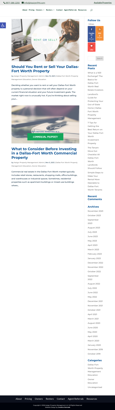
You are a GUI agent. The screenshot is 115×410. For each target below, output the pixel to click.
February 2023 (95, 254)
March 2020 (93, 341)
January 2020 (94, 345)
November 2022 (95, 267)
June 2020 (93, 327)
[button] (3, 25)
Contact (59, 10)
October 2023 (94, 215)
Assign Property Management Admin (29, 76)
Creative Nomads (64, 407)
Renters (49, 10)
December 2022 (95, 263)
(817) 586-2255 (13, 3)
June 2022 (93, 292)
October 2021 (94, 310)
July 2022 (92, 288)
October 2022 (94, 271)
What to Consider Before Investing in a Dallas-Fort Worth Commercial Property (44, 153)
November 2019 (95, 349)
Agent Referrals (70, 10)
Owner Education (39, 79)
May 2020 (92, 332)
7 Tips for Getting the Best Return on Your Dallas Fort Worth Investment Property (95, 133)
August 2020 (94, 323)
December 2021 (95, 301)
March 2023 (93, 249)
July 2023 (92, 232)
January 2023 (94, 258)
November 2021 (95, 305)
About (24, 10)
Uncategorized (95, 387)
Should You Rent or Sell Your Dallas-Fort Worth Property (45, 68)
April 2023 (92, 245)
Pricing (31, 10)
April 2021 (92, 314)
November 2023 (95, 211)
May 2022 (92, 297)
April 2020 (93, 336)
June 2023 (93, 236)
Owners (39, 10)
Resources (82, 10)
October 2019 (94, 354)
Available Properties (103, 3)
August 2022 (94, 284)
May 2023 (92, 241)
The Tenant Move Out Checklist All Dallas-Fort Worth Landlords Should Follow (95, 158)
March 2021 (93, 319)
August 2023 (94, 228)
